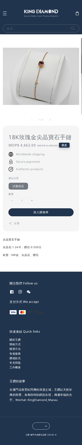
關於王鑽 (15, 339)
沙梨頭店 (18, 186)
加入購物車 (41, 212)
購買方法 (15, 349)
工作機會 (15, 367)
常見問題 (15, 363)
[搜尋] (73, 28)
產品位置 (14, 178)
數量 (11, 194)
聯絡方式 (15, 344)
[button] (5, 13)
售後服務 (15, 353)
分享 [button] (16, 223)
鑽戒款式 (15, 358)
